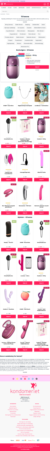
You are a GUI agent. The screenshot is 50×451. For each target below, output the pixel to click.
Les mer (37, 69)
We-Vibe (8, 204)
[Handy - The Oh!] (8, 220)
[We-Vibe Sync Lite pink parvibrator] (8, 184)
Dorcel (41, 204)
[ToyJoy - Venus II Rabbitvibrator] (25, 320)
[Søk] (47, 11)
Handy (8, 241)
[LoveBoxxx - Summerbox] (41, 83)
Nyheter (45, 7)
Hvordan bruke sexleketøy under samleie (25, 435)
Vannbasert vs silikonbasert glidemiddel (25, 427)
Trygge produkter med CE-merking (37, 414)
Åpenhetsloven (13, 411)
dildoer (33, 366)
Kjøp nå (37, 67)
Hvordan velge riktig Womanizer (25, 434)
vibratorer (22, 366)
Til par (15, 7)
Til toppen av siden (25, 449)
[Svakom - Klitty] (13, 53)
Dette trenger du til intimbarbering (25, 430)
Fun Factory (8, 137)
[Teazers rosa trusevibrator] (8, 150)
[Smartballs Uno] (8, 117)
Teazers (8, 171)
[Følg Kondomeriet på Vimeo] (29, 379)
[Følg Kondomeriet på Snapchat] (17, 379)
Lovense (25, 274)
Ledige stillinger (37, 416)
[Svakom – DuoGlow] (8, 287)
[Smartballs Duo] (41, 220)
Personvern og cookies (13, 409)
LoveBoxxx (41, 104)
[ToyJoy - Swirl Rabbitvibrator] (41, 287)
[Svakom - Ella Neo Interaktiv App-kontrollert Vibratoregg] (25, 117)
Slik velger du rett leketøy (25, 422)
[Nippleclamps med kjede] (25, 83)
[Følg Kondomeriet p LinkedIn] (33, 379)
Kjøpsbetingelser (13, 408)
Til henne (3, 7)
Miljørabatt (37, 411)
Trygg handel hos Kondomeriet (37, 409)
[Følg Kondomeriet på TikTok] (36, 379)
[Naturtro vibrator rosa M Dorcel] (41, 184)
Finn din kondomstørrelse (25, 428)
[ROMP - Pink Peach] (25, 287)
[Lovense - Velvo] (25, 254)
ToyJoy (41, 171)
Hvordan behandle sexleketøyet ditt (25, 425)
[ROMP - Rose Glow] (8, 83)
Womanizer (25, 204)
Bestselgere (21, 7)
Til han (9, 7)
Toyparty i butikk (37, 413)
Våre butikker (13, 406)
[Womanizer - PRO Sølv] (25, 184)
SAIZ (25, 171)
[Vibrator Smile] (41, 150)
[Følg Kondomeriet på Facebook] (21, 379)
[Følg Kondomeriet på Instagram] (13, 379)
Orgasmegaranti (37, 408)
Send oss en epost (25, 395)
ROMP (8, 104)
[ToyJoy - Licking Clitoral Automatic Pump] (8, 320)
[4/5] (41, 136)
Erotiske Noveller (36, 7)
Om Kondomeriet (37, 406)
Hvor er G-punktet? (25, 432)
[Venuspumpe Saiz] (25, 150)
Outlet (28, 7)
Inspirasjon (13, 416)
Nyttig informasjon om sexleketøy (25, 423)
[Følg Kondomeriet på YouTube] (25, 379)
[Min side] (45, 4)
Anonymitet (22, 1)
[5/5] (25, 103)
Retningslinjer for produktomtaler (13, 414)
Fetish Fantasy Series (25, 104)
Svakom (24, 137)
